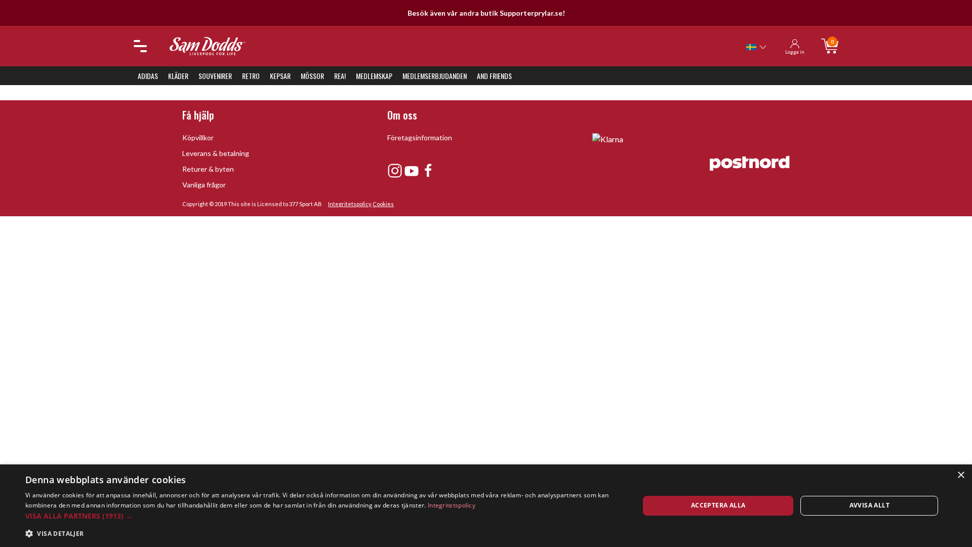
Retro (251, 75)
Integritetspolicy (350, 204)
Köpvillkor (198, 137)
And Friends (494, 75)
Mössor (312, 75)
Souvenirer (215, 75)
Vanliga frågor (204, 184)
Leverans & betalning (215, 153)
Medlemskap (374, 75)
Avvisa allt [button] (869, 505)
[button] (323, 516)
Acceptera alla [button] (718, 505)
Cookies (383, 204)
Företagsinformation (419, 137)
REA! (340, 75)
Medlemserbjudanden (434, 75)
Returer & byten (208, 169)
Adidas (148, 75)
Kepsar (280, 75)
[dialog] (486, 505)
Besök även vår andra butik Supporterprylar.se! (486, 13)
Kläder (178, 75)
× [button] (960, 475)
